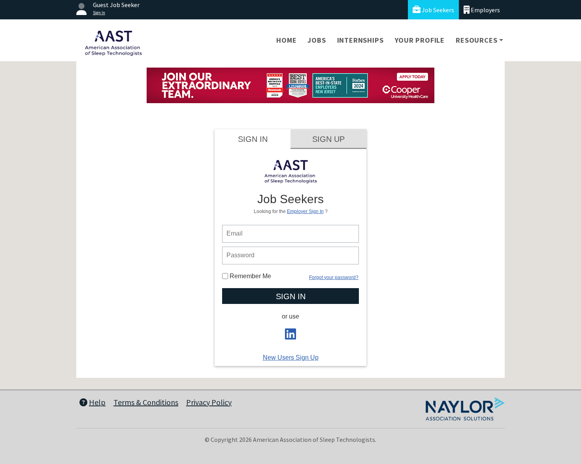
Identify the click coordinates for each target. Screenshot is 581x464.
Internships (360, 40)
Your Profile (420, 40)
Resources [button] (476, 40)
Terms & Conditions (145, 402)
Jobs (316, 40)
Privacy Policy (209, 402)
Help (97, 402)
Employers (485, 10)
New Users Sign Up (291, 357)
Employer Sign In (305, 211)
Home (286, 40)
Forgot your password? (333, 277)
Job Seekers (437, 10)
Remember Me (249, 276)
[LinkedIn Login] (290, 336)
